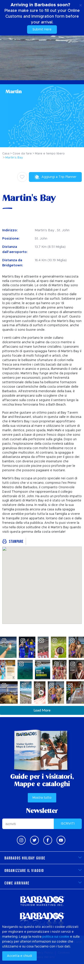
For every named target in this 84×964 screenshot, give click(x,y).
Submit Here (42, 29)
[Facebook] (47, 840)
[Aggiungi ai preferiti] (22, 177)
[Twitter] (34, 840)
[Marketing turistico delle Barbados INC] (42, 901)
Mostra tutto (42, 797)
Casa (5, 153)
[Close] (80, 4)
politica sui (50, 936)
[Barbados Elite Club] (42, 920)
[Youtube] (60, 840)
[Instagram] (21, 840)
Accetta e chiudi (19, 956)
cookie (64, 936)
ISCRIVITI (68, 823)
